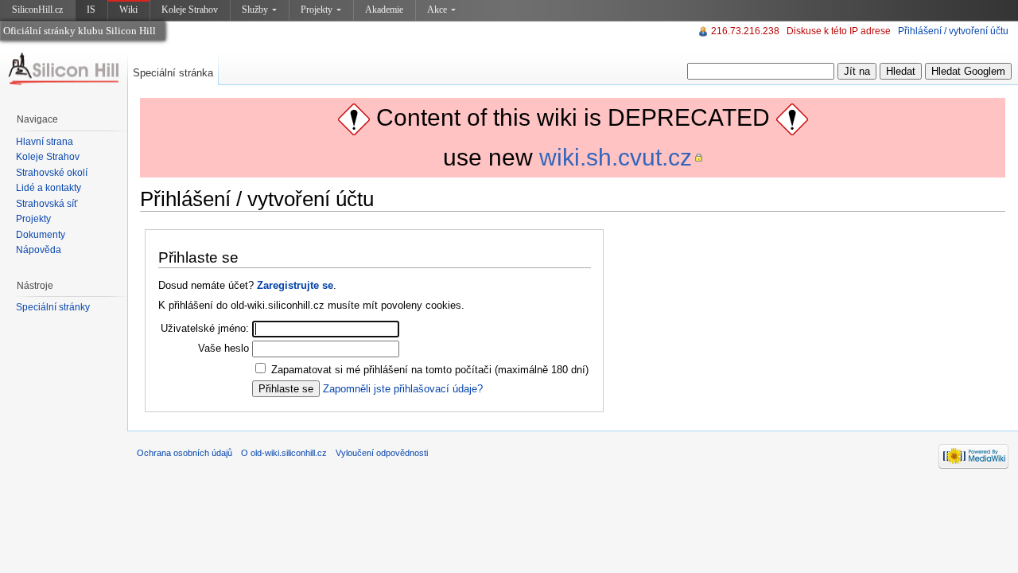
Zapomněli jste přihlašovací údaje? (403, 389)
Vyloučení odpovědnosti (382, 453)
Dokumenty (40, 234)
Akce (437, 9)
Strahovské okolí (51, 172)
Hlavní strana (44, 141)
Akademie (384, 9)
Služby (255, 9)
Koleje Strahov (189, 9)
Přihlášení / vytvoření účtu (953, 31)
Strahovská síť (47, 203)
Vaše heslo (223, 348)
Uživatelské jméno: (205, 328)
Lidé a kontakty (48, 187)
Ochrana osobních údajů (184, 453)
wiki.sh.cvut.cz (615, 157)
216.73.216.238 (745, 31)
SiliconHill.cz (39, 12)
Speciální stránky (53, 307)
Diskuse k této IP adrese (839, 31)
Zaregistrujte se (295, 285)
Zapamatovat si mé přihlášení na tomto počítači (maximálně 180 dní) (430, 370)
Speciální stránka (173, 73)
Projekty (316, 9)
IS (91, 9)
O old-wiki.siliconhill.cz (284, 453)
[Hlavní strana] (63, 69)
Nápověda (38, 249)
